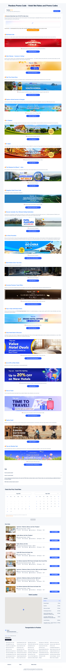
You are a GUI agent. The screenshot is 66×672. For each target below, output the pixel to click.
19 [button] (58, 503)
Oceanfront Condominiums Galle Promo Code (22, 654)
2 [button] (47, 498)
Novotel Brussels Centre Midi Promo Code (44, 654)
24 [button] (51, 506)
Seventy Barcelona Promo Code (21, 642)
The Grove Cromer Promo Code (21, 644)
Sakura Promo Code (9, 649)
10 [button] (51, 501)
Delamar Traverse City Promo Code (55, 649)
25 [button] (14, 508)
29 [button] (29, 508)
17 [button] (51, 503)
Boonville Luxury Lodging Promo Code (11, 645)
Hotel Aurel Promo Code (31, 654)
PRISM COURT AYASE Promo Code (33, 644)
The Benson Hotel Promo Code (54, 652)
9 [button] (47, 501)
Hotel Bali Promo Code (31, 645)
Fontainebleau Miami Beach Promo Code (55, 647)
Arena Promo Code (42, 647)
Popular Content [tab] (8, 639)
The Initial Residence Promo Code (11, 654)
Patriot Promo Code (31, 647)
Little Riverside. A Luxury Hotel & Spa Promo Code (44, 644)
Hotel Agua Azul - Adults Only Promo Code (44, 642)
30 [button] (7, 511)
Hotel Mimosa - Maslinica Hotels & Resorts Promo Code (33, 652)
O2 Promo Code (52, 645)
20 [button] (36, 506)
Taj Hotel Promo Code (20, 647)
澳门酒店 (40, 657)
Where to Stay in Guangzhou (54, 657)
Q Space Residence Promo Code (44, 652)
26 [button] (18, 508)
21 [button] (40, 506)
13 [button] (36, 503)
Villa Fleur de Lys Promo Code (54, 642)
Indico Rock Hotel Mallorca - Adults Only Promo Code (11, 652)
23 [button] (7, 508)
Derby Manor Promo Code (32, 642)
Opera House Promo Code (10, 647)
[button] (56, 11)
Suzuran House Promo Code (43, 645)
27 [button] (36, 508)
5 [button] (58, 498)
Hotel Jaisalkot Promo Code (10, 644)
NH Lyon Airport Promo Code (21, 657)
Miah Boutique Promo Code (10, 642)
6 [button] (36, 501)
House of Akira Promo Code (21, 645)
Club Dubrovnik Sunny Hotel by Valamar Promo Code (22, 652)
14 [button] (40, 503)
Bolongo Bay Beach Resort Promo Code (44, 649)
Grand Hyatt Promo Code (20, 649)
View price (33, 519)
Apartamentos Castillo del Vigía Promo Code (33, 657)
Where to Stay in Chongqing (10, 657)
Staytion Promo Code (31, 649)
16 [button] (47, 503)
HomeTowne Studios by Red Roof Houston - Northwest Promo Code (55, 654)
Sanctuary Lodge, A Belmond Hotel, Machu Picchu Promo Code (55, 644)
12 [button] (58, 501)
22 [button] (29, 506)
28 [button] (25, 508)
